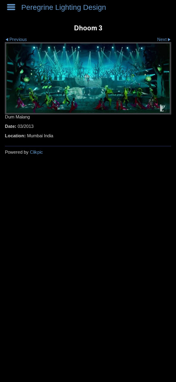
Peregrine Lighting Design (63, 7)
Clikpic (36, 152)
